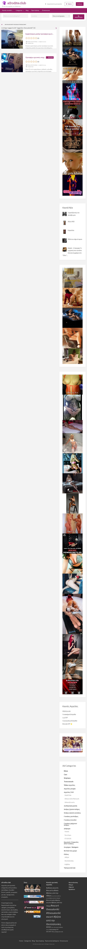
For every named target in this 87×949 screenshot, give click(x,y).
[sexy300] (72, 426)
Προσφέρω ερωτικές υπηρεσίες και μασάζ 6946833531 (45, 57)
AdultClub (68, 795)
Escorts (47, 929)
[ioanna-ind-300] (72, 443)
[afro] (72, 407)
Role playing (52, 929)
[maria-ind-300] (72, 463)
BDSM (48, 927)
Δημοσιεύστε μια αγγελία (54, 4)
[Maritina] (72, 297)
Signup (70, 4)
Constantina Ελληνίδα (69, 721)
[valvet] (72, 75)
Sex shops (68, 835)
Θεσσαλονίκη (69, 861)
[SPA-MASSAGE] (72, 277)
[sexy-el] (72, 602)
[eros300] (72, 185)
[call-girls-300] (72, 163)
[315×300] (72, 109)
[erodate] (72, 144)
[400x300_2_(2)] (72, 686)
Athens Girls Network (72, 799)
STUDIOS (68, 838)
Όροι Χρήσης (35, 10)
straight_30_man (42, 41)
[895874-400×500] (72, 646)
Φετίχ (53, 931)
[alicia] (72, 503)
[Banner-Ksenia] (72, 583)
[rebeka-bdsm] (72, 563)
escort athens (59, 927)
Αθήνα (67, 857)
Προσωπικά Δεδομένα (52, 941)
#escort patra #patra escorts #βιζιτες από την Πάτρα (54, 903)
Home (21, 941)
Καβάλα (67, 864)
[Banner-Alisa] (72, 384)
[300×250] (72, 38)
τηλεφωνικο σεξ (59, 931)
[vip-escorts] (72, 56)
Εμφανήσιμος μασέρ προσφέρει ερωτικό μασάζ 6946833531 (47, 34)
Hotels (67, 831)
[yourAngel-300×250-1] (72, 91)
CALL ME (53, 927)
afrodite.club (16, 3)
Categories (19, 10)
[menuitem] (53, 4)
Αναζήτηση (78, 17)
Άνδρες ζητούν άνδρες (33, 41)
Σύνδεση (79, 4)
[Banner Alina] (72, 523)
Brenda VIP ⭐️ (67, 724)
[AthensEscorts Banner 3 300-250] (72, 127)
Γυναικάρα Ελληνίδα (69, 714)
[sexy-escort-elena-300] (72, 356)
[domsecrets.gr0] (72, 543)
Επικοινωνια (46, 10)
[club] (72, 483)
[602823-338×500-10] (72, 623)
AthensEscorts (70, 802)
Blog (27, 10)
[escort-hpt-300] (72, 338)
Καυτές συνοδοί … (7, 10)
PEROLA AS (66, 711)
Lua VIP (65, 718)
